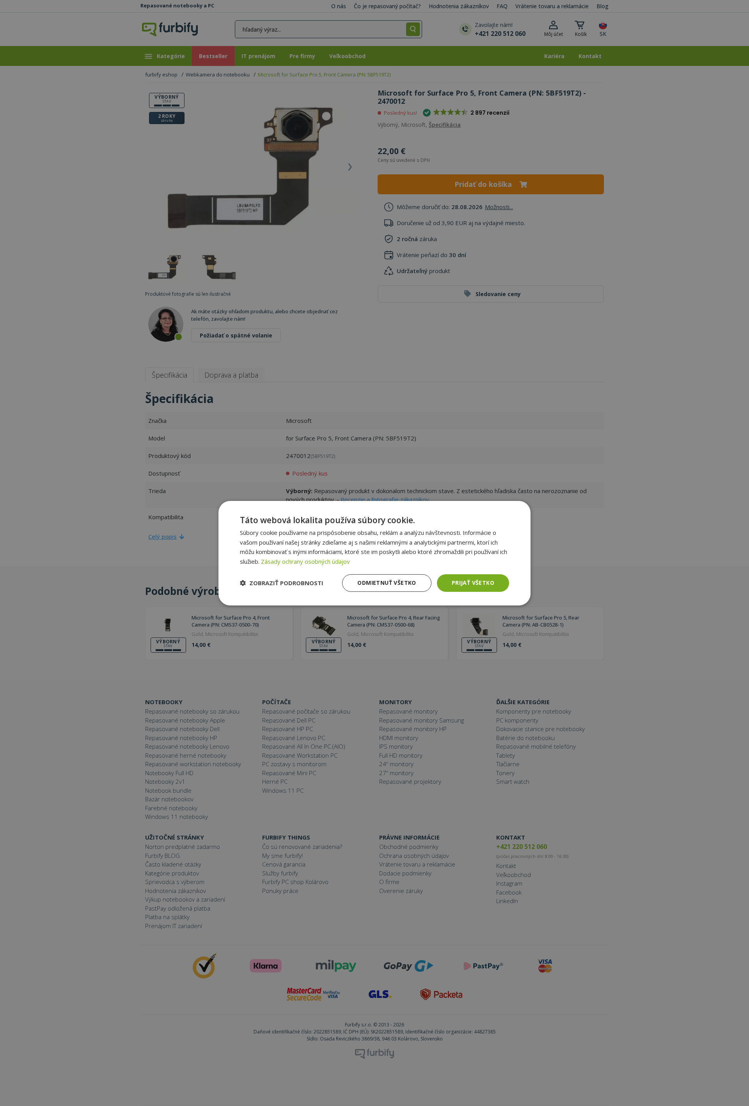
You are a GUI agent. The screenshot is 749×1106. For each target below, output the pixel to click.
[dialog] (374, 553)
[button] (281, 582)
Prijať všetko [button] (473, 582)
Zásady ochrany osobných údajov (305, 561)
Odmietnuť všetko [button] (386, 582)
